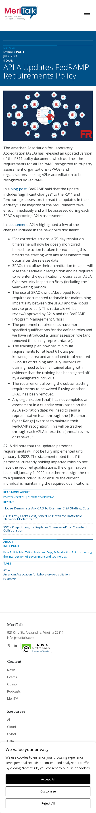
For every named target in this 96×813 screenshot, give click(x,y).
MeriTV (12, 698)
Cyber (11, 734)
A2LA (6, 570)
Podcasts (14, 691)
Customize (48, 791)
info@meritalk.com (20, 637)
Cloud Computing (41, 497)
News (11, 670)
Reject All (48, 803)
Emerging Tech (14, 497)
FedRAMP (9, 579)
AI (8, 720)
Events (12, 677)
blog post (18, 188)
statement (19, 224)
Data (10, 741)
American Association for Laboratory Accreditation (36, 574)
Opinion (13, 684)
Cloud (11, 727)
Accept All (48, 779)
